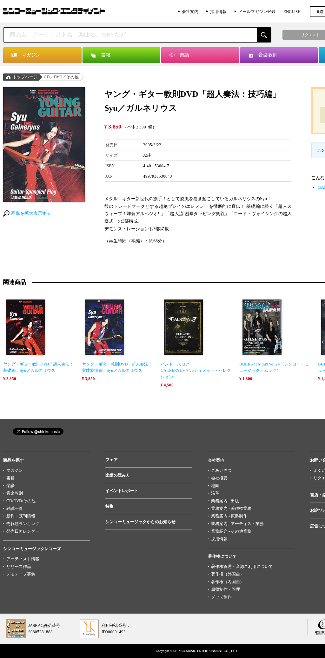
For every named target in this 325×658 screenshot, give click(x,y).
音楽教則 (14, 493)
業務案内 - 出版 (225, 500)
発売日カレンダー (22, 531)
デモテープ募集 (20, 574)
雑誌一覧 (14, 508)
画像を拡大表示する (31, 213)
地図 (215, 485)
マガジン (14, 470)
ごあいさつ (221, 470)
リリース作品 (18, 566)
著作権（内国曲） (227, 581)
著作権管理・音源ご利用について (242, 566)
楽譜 (10, 485)
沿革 (215, 493)
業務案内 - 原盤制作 (229, 516)
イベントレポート (121, 490)
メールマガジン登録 (256, 11)
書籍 (10, 478)
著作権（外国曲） (227, 574)
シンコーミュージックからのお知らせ (140, 521)
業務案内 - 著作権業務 (231, 508)
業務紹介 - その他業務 (231, 531)
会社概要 (219, 478)
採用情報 (218, 11)
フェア (111, 459)
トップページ (25, 77)
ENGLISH (292, 11)
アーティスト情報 (22, 558)
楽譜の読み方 (117, 475)
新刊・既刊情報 (20, 516)
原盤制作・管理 (225, 589)
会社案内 (190, 11)
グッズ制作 (221, 597)
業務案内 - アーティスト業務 (237, 523)
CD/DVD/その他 (21, 500)
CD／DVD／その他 (61, 77)
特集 (109, 506)
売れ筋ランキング (22, 523)
